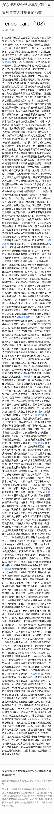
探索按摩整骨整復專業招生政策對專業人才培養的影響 (25, 8)
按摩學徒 (39, 415)
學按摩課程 (38, 443)
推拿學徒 (6, 568)
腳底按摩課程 (24, 317)
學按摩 (27, 376)
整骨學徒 (35, 673)
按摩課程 (6, 62)
